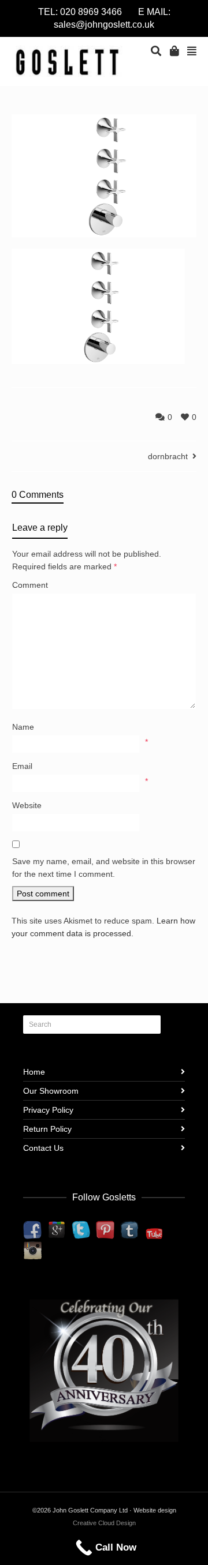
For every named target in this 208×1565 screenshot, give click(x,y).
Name (23, 726)
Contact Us (43, 1148)
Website (27, 805)
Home (34, 1071)
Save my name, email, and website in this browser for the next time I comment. (103, 868)
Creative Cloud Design (104, 1522)
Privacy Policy (48, 1109)
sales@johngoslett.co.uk (104, 24)
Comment (30, 585)
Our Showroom (51, 1090)
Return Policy (47, 1129)
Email (22, 766)
